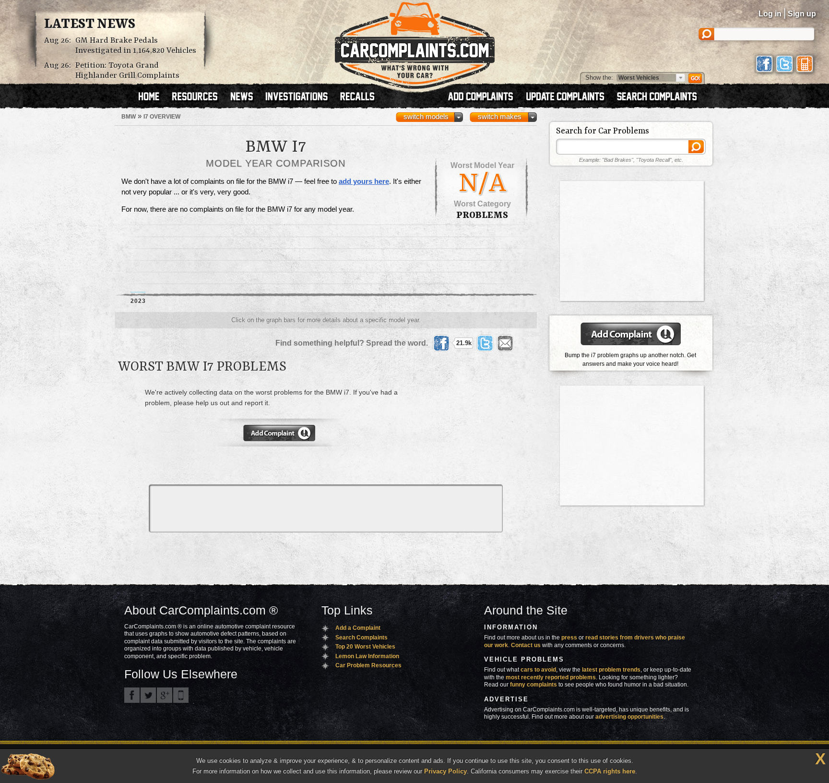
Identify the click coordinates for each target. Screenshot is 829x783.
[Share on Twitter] (485, 343)
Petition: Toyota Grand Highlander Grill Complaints (127, 70)
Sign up (802, 14)
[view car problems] (153, 97)
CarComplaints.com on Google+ (164, 695)
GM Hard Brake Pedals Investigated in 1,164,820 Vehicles (135, 45)
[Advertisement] (483, 428)
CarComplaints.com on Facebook (132, 695)
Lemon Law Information (367, 656)
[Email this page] (505, 343)
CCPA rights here (609, 771)
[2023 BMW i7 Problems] (138, 258)
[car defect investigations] (300, 97)
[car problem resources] (199, 97)
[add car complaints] (485, 97)
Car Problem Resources (368, 665)
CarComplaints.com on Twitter (148, 695)
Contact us (526, 645)
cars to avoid (538, 669)
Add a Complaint (357, 628)
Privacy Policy (445, 771)
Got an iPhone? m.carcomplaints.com (181, 695)
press (569, 637)
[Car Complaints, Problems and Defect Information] (415, 43)
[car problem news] (245, 97)
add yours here (364, 181)
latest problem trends (611, 669)
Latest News (89, 24)
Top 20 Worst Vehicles (365, 646)
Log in (770, 14)
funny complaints (533, 684)
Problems (482, 215)
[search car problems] (661, 97)
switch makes (499, 116)
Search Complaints (361, 637)
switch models (426, 116)
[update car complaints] (569, 97)
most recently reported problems (551, 677)
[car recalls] (357, 97)
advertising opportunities (629, 716)
